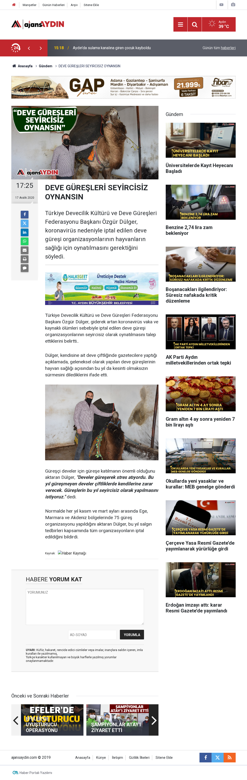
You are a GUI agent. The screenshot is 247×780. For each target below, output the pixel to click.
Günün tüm (219, 48)
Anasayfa (25, 66)
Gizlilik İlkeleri (139, 758)
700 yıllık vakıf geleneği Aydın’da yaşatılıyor (109, 48)
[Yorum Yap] (24, 268)
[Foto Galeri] (233, 4)
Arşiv (74, 5)
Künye (101, 758)
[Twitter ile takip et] (218, 757)
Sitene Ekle (91, 5)
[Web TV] (221, 4)
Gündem (45, 66)
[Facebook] (24, 214)
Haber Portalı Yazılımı (36, 773)
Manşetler (29, 5)
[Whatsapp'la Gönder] (24, 241)
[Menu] (180, 24)
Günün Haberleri (53, 5)
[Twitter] (24, 223)
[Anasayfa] (14, 5)
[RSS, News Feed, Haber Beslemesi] (230, 757)
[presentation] (29, 48)
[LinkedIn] (24, 232)
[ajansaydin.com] (37, 24)
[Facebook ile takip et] (205, 757)
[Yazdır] (24, 259)
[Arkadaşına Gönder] (24, 250)
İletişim (117, 758)
